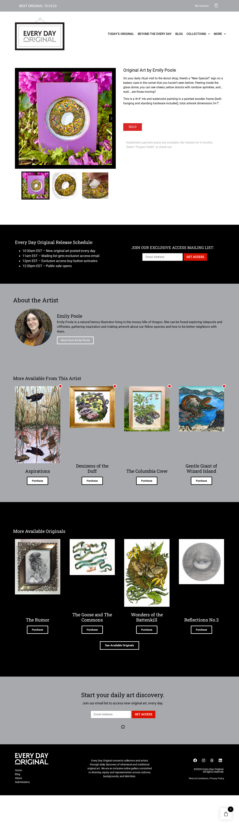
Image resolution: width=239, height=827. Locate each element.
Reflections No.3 (201, 620)
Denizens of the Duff (92, 468)
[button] (111, 118)
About (18, 778)
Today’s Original (121, 34)
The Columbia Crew (146, 471)
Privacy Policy (217, 778)
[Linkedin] (220, 760)
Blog (179, 34)
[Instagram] (203, 760)
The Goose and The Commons (92, 617)
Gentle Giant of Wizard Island (201, 468)
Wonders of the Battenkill (147, 617)
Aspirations (37, 471)
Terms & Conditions (198, 778)
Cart (216, 5)
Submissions (22, 782)
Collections (196, 34)
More (218, 34)
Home (18, 770)
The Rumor (37, 620)
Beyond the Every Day (155, 34)
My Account (202, 5)
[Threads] (212, 760)
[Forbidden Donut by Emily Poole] (65, 118)
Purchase (37, 480)
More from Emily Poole (75, 340)
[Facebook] (195, 760)
